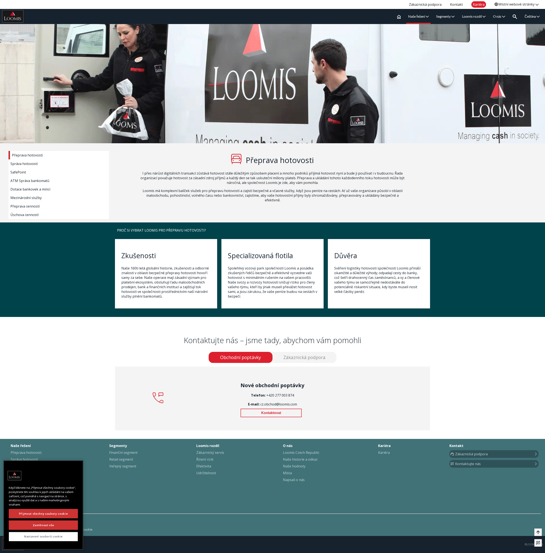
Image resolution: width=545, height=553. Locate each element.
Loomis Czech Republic (301, 452)
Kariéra (384, 452)
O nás (497, 16)
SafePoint (18, 172)
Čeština (530, 16)
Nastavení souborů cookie (43, 536)
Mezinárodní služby (26, 197)
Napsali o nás (294, 479)
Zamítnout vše (43, 525)
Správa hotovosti (24, 163)
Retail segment (121, 459)
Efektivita (203, 466)
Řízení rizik (205, 459)
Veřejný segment (122, 466)
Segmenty (443, 16)
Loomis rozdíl (472, 16)
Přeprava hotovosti (27, 155)
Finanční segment (123, 452)
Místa (287, 473)
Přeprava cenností (25, 206)
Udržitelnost (206, 473)
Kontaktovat (271, 413)
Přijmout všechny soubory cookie (43, 513)
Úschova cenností (24, 214)
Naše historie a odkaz (300, 459)
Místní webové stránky (516, 4)
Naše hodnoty (294, 466)
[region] (43, 505)
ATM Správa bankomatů (29, 180)
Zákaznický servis (210, 452)
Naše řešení (417, 16)
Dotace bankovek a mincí (30, 189)
